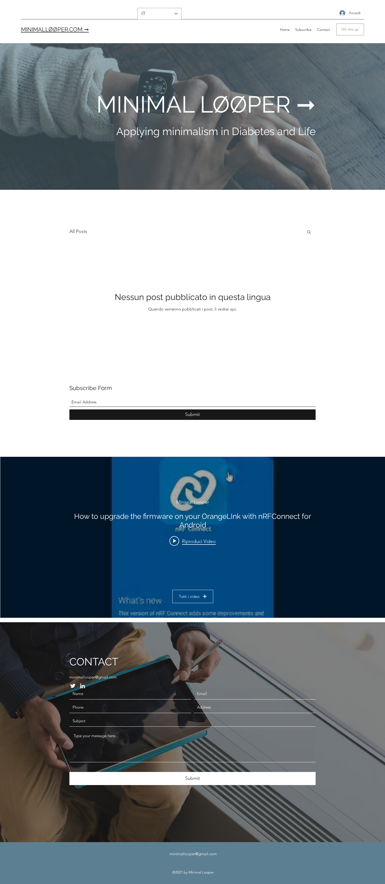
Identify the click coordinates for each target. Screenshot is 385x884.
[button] (308, 232)
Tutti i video (189, 596)
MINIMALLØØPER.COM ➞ (55, 29)
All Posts (78, 231)
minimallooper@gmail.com (93, 677)
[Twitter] (72, 685)
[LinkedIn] (82, 685)
